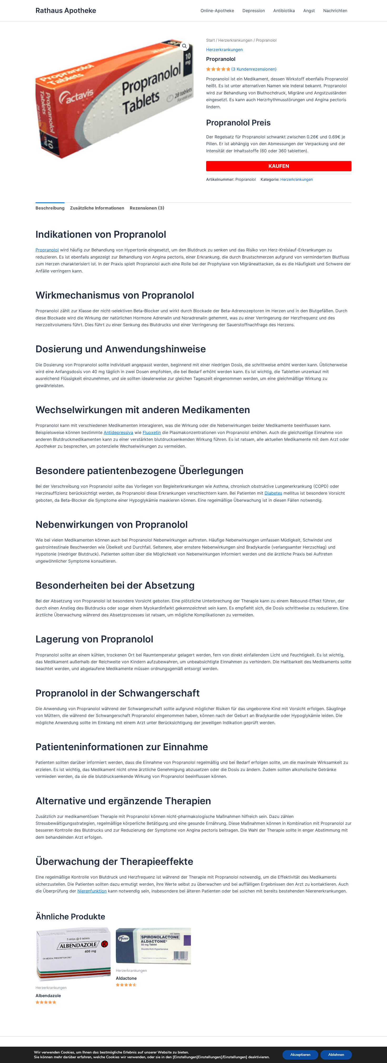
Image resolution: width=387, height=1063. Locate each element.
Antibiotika (284, 10)
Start (210, 40)
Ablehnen (336, 1054)
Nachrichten (335, 10)
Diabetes (273, 493)
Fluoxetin (152, 432)
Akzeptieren (300, 1054)
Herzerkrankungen (235, 40)
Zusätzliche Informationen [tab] (97, 208)
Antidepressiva (118, 432)
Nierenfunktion (92, 891)
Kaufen (279, 166)
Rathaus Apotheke (66, 10)
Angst (309, 10)
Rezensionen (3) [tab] (147, 208)
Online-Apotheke (217, 10)
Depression (253, 10)
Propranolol (47, 249)
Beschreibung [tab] (50, 208)
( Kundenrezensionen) (254, 69)
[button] (184, 46)
